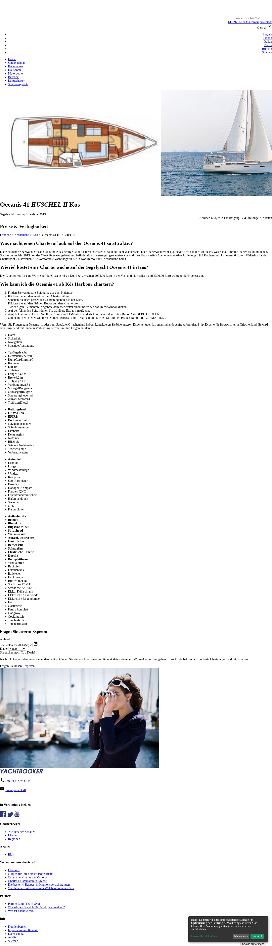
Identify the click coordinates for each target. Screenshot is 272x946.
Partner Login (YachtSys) (24, 903)
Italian (268, 41)
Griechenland (20, 234)
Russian (267, 48)
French (267, 38)
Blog (11, 854)
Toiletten (13, 370)
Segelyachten (16, 62)
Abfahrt (5, 639)
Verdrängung (16, 384)
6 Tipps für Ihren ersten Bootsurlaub (30, 873)
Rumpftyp (14, 359)
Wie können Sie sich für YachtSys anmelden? (36, 907)
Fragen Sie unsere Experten (17, 666)
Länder (4, 234)
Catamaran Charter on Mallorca (28, 877)
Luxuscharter (16, 80)
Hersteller (14, 356)
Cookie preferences (253, 943)
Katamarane (15, 66)
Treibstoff (14, 402)
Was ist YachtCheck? (21, 911)
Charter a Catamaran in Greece (27, 881)
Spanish (267, 52)
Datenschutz (15, 933)
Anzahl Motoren (18, 399)
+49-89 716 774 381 (18, 781)
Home (12, 59)
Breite (12, 377)
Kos (35, 234)
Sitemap (13, 941)
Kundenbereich (17, 926)
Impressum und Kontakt (23, 930)
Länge (12, 374)
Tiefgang (13, 381)
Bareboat (13, 77)
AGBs (12, 937)
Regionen (14, 839)
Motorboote (15, 73)
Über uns (14, 870)
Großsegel (14, 392)
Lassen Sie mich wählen (204, 936)
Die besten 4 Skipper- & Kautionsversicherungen (39, 884)
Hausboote (15, 70)
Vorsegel (13, 388)
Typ (10, 352)
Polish (268, 45)
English (267, 34)
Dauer (4, 648)
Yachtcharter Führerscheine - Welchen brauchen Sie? (41, 888)
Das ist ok (257, 936)
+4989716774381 (239, 22)
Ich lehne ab (241, 936)
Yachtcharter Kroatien (21, 831)
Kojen (12, 366)
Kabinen (13, 363)
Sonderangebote (18, 84)
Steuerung (14, 395)
